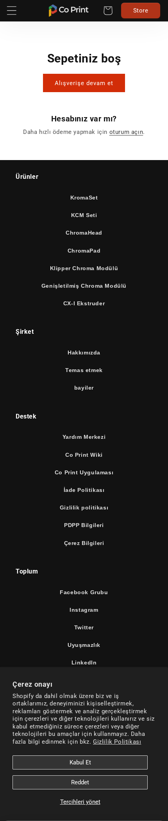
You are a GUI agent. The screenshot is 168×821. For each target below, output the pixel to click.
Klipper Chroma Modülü (84, 268)
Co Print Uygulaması (84, 472)
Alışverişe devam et (84, 83)
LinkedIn (84, 662)
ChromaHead (84, 233)
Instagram (84, 610)
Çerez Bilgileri (84, 543)
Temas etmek (84, 370)
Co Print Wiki (84, 455)
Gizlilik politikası (84, 507)
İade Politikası (84, 490)
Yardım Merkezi (84, 437)
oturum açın (126, 131)
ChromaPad (84, 251)
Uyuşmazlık (84, 645)
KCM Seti (84, 215)
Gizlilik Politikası (117, 741)
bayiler (84, 388)
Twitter (84, 627)
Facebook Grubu (84, 592)
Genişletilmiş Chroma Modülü (84, 286)
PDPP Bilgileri (84, 525)
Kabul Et (80, 762)
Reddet (80, 782)
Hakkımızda (84, 352)
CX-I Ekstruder (84, 303)
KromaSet (84, 197)
